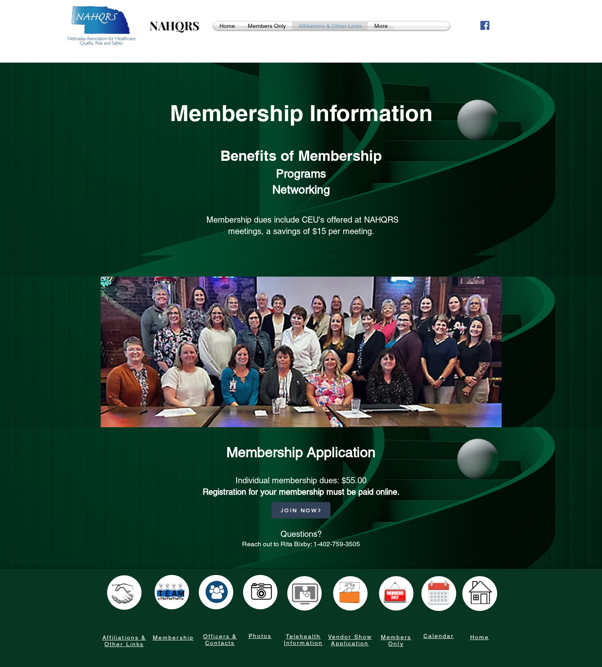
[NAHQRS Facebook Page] (484, 25)
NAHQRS (174, 25)
